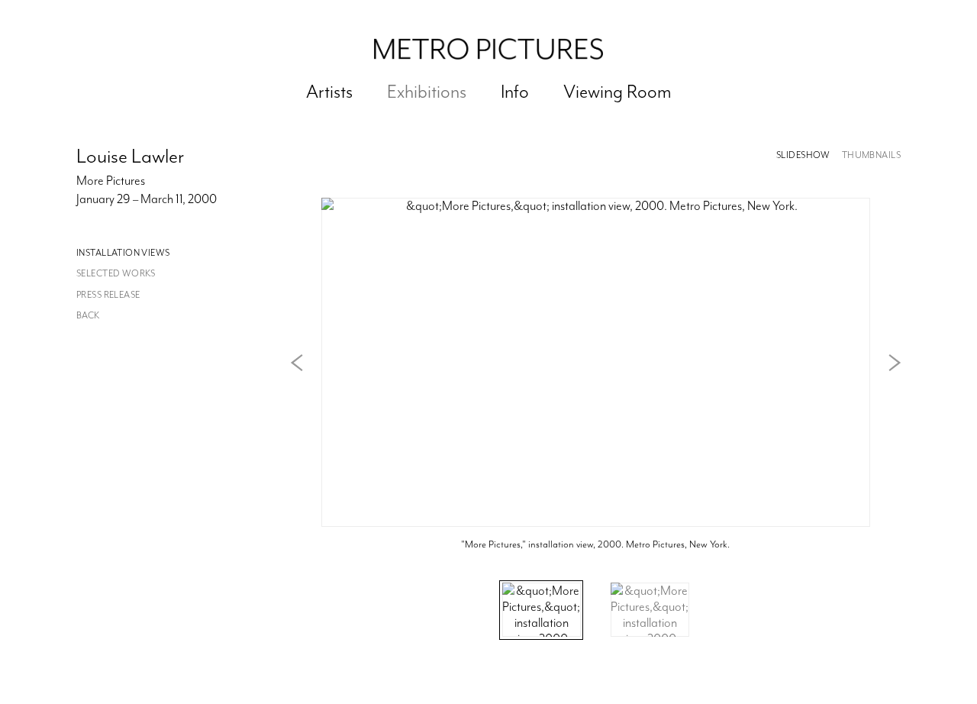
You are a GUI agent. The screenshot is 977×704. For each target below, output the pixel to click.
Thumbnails (871, 155)
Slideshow (803, 155)
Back (88, 315)
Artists (329, 91)
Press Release (108, 295)
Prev (297, 362)
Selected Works (116, 273)
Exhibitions (426, 91)
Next (894, 362)
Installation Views (123, 253)
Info (515, 91)
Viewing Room (617, 91)
